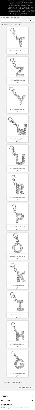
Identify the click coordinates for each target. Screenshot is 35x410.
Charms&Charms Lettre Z (17, 80)
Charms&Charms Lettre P (17, 227)
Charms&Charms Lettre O (17, 256)
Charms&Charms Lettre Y (17, 109)
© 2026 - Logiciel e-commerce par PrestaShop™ (15, 408)
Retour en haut (25, 387)
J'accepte (3, 8)
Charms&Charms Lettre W (17, 139)
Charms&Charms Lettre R (17, 197)
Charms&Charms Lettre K (17, 285)
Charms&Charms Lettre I (17, 315)
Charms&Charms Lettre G (17, 373)
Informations (6, 405)
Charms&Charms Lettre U (17, 168)
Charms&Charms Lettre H (17, 344)
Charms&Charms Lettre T (17, 51)
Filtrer (28, 21)
